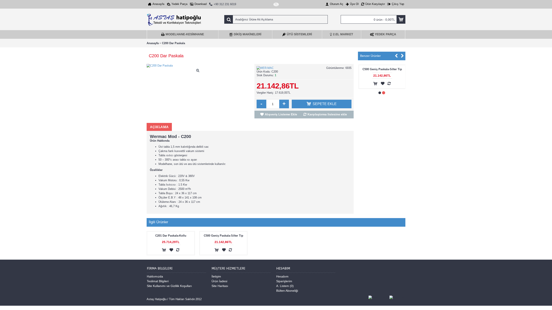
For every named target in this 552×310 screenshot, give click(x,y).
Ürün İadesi (219, 281)
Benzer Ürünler (370, 55)
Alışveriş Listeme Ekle (281, 114)
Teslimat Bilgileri (158, 281)
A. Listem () (285, 286)
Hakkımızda (155, 276)
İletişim (216, 276)
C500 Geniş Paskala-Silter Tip (381, 69)
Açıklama (159, 127)
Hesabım (282, 276)
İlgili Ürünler (158, 222)
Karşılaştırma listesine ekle (327, 114)
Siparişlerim (284, 281)
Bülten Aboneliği (287, 290)
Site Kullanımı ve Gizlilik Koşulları (169, 286)
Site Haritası (220, 286)
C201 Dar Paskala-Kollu (170, 235)
